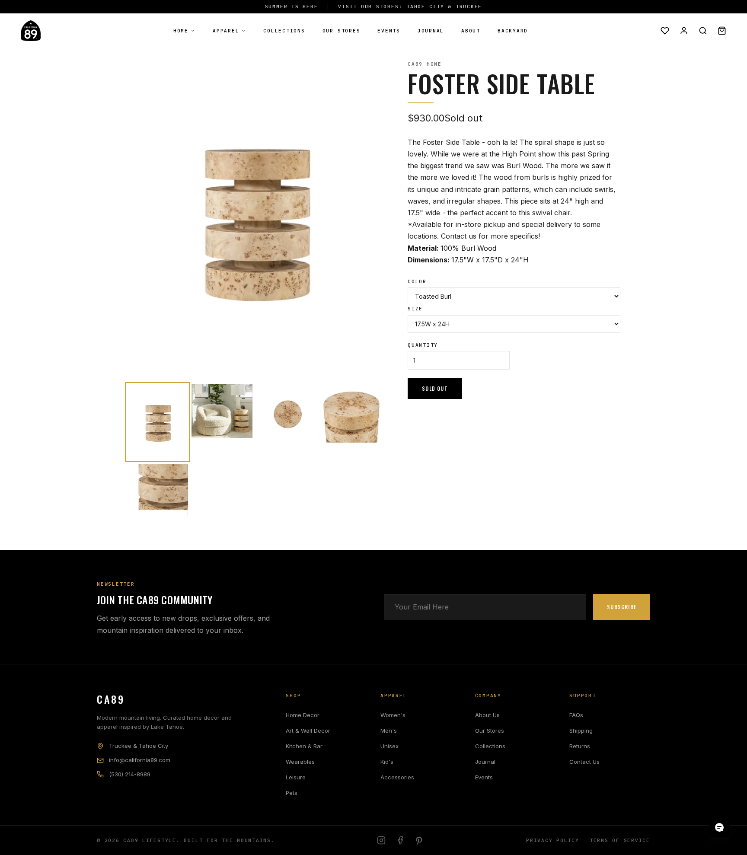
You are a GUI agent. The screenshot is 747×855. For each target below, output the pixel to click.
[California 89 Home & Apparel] (31, 30)
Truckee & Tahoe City (138, 745)
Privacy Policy (552, 840)
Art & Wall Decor (308, 730)
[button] (157, 422)
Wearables (300, 761)
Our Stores (341, 31)
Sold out (435, 388)
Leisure (296, 777)
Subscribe (621, 606)
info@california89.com (139, 759)
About (470, 31)
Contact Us (584, 761)
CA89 (110, 699)
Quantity (423, 345)
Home (180, 31)
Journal (431, 31)
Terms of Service (620, 840)
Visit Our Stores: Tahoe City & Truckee (410, 6)
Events (388, 31)
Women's (392, 714)
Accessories (397, 777)
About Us (487, 714)
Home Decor (302, 714)
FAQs (576, 714)
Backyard (513, 31)
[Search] (703, 30)
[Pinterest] (419, 840)
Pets (291, 792)
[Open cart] (722, 30)
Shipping (581, 730)
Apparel (226, 31)
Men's (388, 730)
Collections (284, 31)
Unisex (389, 746)
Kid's (386, 761)
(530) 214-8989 (129, 774)
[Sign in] (684, 30)
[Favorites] (665, 30)
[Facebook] (400, 840)
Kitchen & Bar (304, 746)
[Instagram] (381, 840)
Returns (579, 746)
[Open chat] (719, 827)
